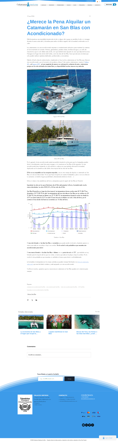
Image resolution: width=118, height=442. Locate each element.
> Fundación (37, 403)
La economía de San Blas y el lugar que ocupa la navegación (30, 333)
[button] (51, 5)
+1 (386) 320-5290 (70, 399)
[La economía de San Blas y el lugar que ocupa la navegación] (31, 322)
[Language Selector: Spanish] (98, 1)
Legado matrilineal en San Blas (58, 332)
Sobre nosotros (38, 405)
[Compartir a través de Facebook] (28, 300)
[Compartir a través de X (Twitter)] (32, 300)
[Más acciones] (90, 16)
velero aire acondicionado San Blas (69, 287)
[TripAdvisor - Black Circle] (86, 425)
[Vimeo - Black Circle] (89, 425)
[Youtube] (83, 425)
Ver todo (97, 311)
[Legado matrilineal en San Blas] (59, 322)
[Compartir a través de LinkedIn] (36, 300)
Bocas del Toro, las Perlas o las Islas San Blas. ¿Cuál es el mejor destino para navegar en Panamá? (87, 333)
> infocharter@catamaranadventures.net (68, 401)
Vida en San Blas (31, 294)
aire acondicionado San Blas (53, 287)
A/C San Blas (81, 287)
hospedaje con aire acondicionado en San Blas (38, 290)
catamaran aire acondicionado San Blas (36, 287)
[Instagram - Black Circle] (92, 425)
